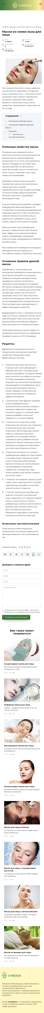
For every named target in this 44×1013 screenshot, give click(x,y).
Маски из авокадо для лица (17, 952)
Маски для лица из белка (16, 827)
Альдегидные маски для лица (19, 664)
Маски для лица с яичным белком (20, 912)
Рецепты (13, 131)
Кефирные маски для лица (17, 705)
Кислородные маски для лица (19, 746)
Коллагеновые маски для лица (19, 786)
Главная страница (9, 27)
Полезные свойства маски (20, 121)
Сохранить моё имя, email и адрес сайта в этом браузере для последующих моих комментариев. (22, 611)
